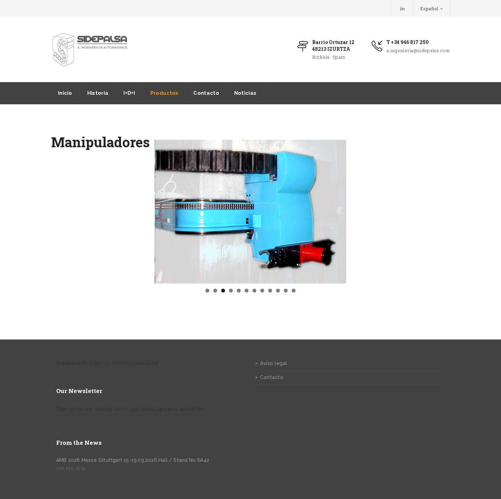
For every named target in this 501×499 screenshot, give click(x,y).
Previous (144, 211)
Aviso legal (273, 363)
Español (429, 8)
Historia (97, 93)
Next (356, 211)
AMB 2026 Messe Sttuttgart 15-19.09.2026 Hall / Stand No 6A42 (132, 460)
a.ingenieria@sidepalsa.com (418, 50)
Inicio (65, 93)
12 (293, 290)
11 (286, 290)
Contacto (206, 93)
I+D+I (129, 93)
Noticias (245, 93)
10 (278, 290)
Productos (164, 93)
